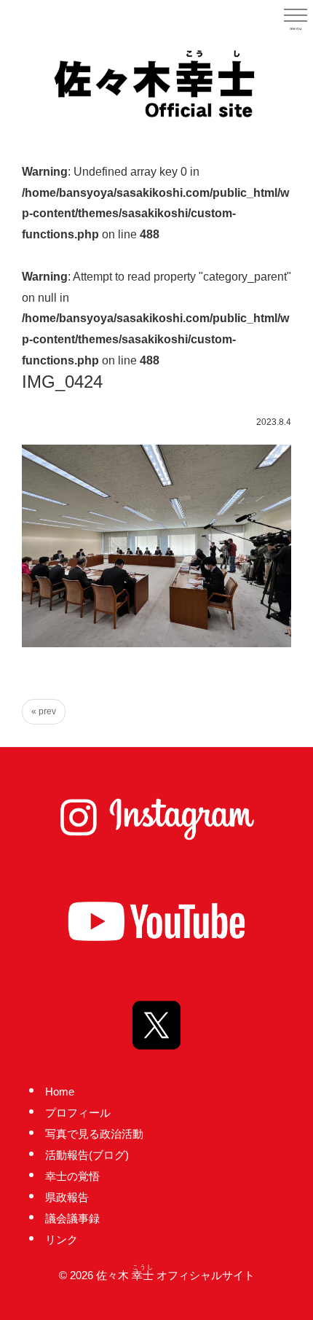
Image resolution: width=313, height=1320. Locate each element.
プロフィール (78, 1112)
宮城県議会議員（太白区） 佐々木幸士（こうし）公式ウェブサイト (156, 82)
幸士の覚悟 (72, 1176)
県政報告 (67, 1197)
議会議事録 (72, 1218)
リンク (61, 1239)
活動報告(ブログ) (87, 1155)
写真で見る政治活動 (94, 1134)
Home (59, 1091)
